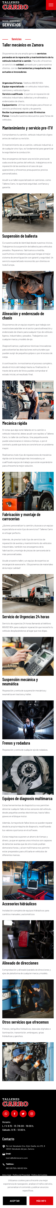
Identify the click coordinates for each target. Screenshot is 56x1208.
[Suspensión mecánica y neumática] (28, 719)
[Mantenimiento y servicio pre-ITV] (28, 212)
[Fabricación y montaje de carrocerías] (28, 593)
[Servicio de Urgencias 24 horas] (28, 656)
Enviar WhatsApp (5, 1113)
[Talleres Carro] (15, 5)
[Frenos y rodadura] (28, 775)
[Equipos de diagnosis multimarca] (28, 880)
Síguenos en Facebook (14, 1113)
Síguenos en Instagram (31, 1113)
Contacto (8, 1139)
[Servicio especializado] (28, 491)
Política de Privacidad (21, 1175)
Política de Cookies (39, 1175)
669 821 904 (22, 1168)
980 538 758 (11, 1168)
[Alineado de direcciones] (28, 998)
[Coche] (28, 290)
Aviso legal (6, 1175)
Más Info (41, 1201)
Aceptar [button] (15, 1201)
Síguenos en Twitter (23, 1113)
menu (51, 5)
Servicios (15, 21)
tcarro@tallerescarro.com (17, 1158)
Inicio (5, 21)
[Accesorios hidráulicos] (28, 939)
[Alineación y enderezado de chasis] (28, 400)
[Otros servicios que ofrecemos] (28, 1061)
